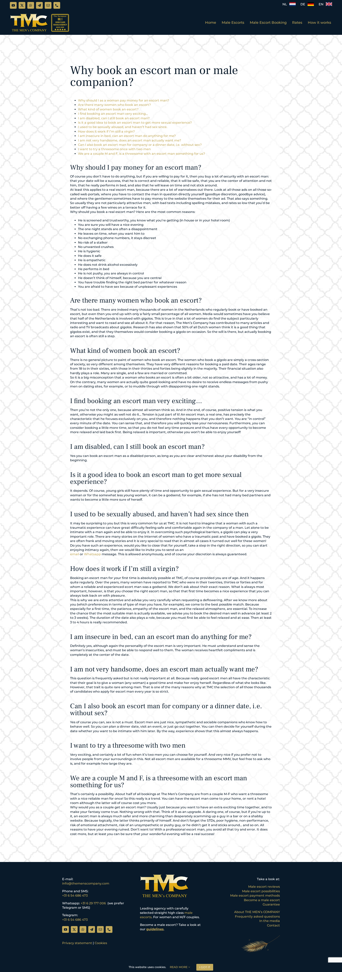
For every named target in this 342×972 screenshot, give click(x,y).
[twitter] (22, 5)
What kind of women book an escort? (108, 109)
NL (285, 4)
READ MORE (179, 967)
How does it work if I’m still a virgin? (106, 131)
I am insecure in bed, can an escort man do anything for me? (127, 136)
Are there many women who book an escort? (114, 105)
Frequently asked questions (257, 916)
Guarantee (271, 904)
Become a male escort (262, 900)
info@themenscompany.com (85, 883)
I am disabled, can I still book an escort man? (114, 118)
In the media (269, 921)
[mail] (48, 5)
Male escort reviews (264, 886)
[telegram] (39, 5)
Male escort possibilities (261, 891)
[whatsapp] (30, 5)
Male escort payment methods (255, 895)
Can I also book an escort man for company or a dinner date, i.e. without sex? (140, 145)
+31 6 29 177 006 (93, 903)
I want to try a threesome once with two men (114, 149)
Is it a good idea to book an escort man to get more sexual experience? (135, 122)
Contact (273, 925)
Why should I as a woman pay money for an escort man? (123, 100)
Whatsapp (92, 554)
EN (322, 4)
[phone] (56, 5)
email (74, 554)
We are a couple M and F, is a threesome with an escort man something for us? (141, 154)
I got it (204, 967)
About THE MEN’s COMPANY (257, 912)
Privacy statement (77, 943)
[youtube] (13, 5)
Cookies (101, 943)
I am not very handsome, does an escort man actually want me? (129, 140)
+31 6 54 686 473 (75, 895)
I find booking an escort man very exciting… (113, 114)
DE (304, 4)
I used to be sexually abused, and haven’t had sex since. (122, 127)
